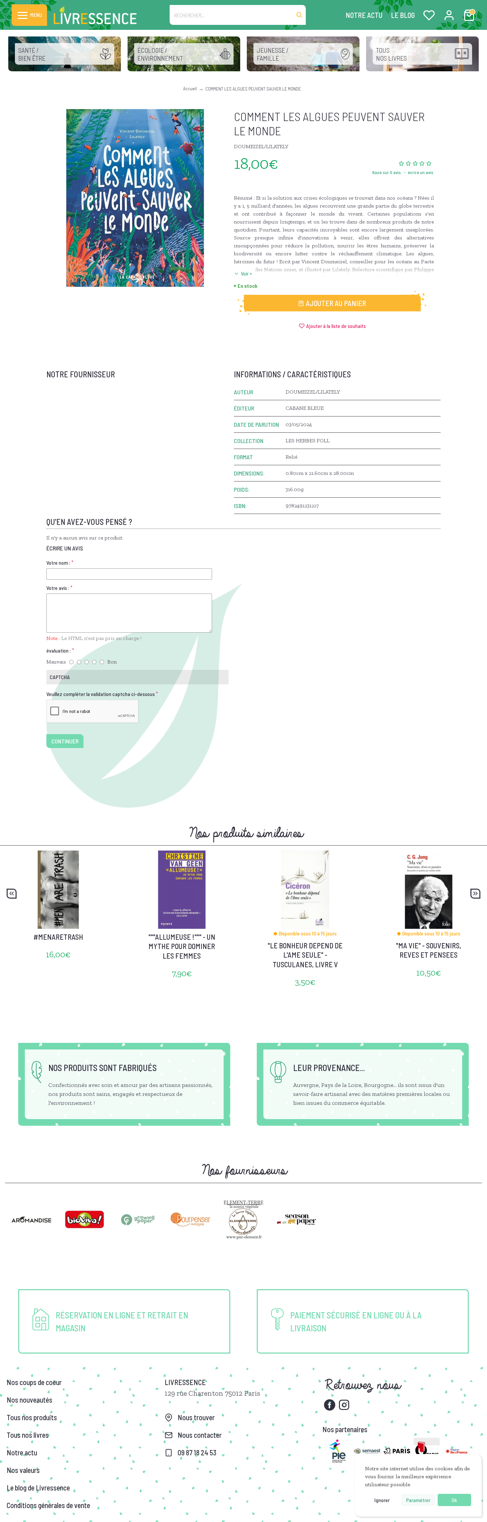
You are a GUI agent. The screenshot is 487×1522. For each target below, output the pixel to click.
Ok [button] (454, 1500)
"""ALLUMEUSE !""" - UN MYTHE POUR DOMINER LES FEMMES (181, 946)
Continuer (65, 741)
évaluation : (58, 650)
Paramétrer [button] (418, 1500)
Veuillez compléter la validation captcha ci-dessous (100, 694)
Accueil (190, 88)
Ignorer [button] (382, 1500)
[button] (12, 894)
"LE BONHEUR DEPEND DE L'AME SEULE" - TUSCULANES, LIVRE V (305, 955)
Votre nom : (58, 562)
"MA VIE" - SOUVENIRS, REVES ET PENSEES (428, 950)
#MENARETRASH (58, 936)
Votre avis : (57, 588)
